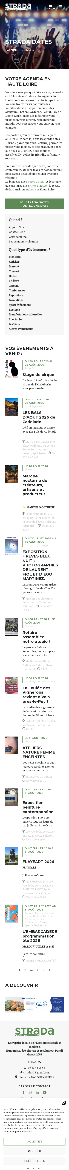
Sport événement (20, 305)
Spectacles (15, 319)
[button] (63, 1102)
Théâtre (14, 281)
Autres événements (21, 329)
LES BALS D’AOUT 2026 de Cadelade (38, 417)
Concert (14, 271)
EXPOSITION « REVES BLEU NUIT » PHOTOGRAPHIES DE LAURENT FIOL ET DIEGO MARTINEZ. (40, 565)
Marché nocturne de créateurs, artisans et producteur (34, 485)
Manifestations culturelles (25, 314)
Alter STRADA (38, 185)
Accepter (34, 1141)
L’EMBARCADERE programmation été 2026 (39, 936)
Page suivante (49, 970)
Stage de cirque (38, 374)
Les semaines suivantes (23, 241)
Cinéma (14, 286)
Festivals (14, 324)
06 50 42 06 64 (36, 1067)
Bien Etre (15, 257)
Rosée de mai (36, 181)
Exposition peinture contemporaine (37, 807)
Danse (13, 276)
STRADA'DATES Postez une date (35, 204)
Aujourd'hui (16, 227)
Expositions (16, 295)
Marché (14, 266)
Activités (14, 262)
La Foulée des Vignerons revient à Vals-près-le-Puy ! (36, 695)
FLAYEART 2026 (38, 861)
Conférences (17, 290)
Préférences (34, 1160)
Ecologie (14, 310)
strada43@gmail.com (36, 1072)
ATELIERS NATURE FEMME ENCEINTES (38, 752)
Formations (16, 300)
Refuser (34, 1151)
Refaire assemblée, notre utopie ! (36, 637)
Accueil (12, 50)
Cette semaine (18, 237)
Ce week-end (17, 232)
